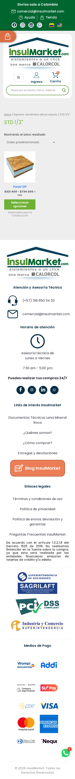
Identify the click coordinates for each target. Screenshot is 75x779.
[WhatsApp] (54, 390)
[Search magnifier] (64, 90)
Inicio (7, 114)
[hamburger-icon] (18, 78)
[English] (59, 25)
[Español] (51, 25)
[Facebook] (20, 390)
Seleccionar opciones (20, 204)
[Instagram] (32, 390)
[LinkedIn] (43, 390)
